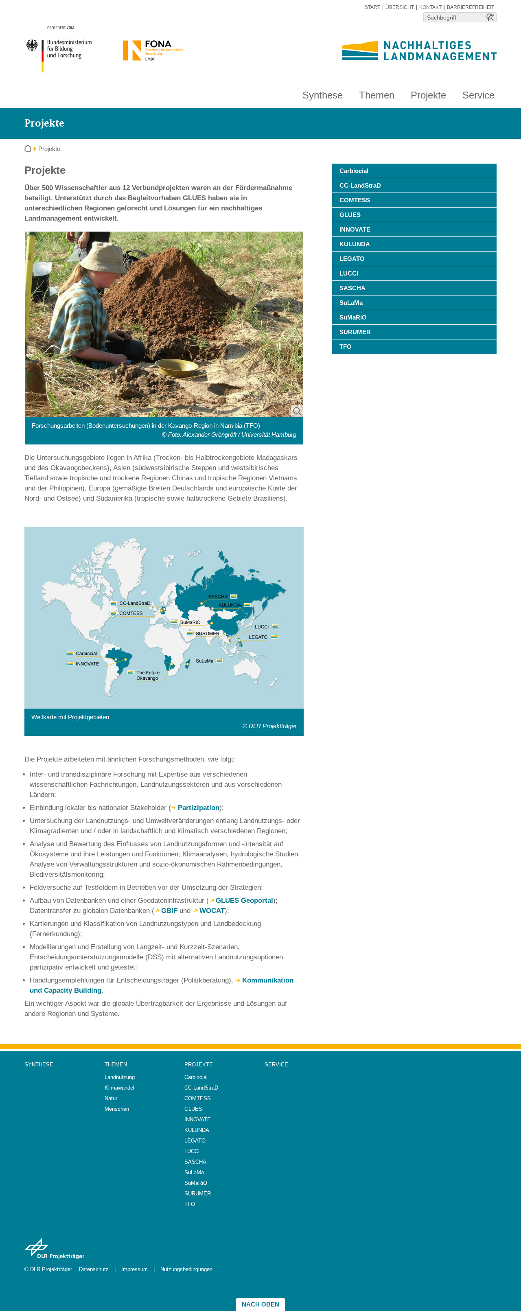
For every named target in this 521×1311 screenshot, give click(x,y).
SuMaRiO (353, 317)
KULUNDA (354, 244)
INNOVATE (354, 229)
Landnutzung (120, 1077)
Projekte (428, 95)
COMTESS (354, 200)
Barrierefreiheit (470, 7)
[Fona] (150, 45)
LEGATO (352, 258)
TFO (345, 346)
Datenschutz (94, 1269)
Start (372, 7)
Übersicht (399, 7)
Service (478, 95)
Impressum (134, 1269)
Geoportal (244, 900)
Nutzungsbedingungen (186, 1269)
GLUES (350, 214)
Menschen (117, 1109)
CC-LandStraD (360, 185)
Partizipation (198, 808)
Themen (376, 95)
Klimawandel (119, 1088)
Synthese (322, 95)
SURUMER (355, 331)
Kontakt (430, 7)
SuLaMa (351, 302)
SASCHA (352, 288)
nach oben (260, 1304)
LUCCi (348, 273)
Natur (111, 1098)
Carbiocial (353, 170)
